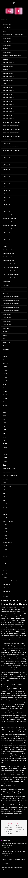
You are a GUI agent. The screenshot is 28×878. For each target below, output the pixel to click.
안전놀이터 (6, 465)
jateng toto (5, 359)
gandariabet (5, 48)
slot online (5, 461)
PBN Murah (5, 556)
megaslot (5, 405)
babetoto (5, 352)
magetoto (5, 384)
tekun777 (5, 444)
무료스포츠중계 (7, 486)
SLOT (4, 415)
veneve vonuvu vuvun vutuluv (10, 472)
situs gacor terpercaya (8, 521)
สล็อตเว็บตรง (6, 285)
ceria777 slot (6, 328)
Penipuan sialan (6, 165)
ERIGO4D (5, 293)
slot (3, 560)
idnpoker (5, 510)
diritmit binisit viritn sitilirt (9, 468)
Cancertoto (5, 363)
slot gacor (5, 451)
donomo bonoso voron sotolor (10, 475)
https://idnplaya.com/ (7, 542)
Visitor (4, 412)
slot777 (4, 426)
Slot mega (5, 391)
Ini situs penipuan (7, 27)
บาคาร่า (5, 289)
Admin (3, 607)
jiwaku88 (5, 574)
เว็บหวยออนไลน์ (7, 281)
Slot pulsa (5, 398)
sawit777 (5, 454)
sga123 (4, 338)
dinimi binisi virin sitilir (8, 62)
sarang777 (5, 447)
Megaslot (5, 401)
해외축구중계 (6, 342)
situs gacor (5, 335)
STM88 (4, 31)
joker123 (5, 570)
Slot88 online (19, 710)
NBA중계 (5, 482)
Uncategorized (5, 596)
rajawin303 (5, 356)
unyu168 (5, 503)
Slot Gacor (5, 479)
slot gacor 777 (6, 331)
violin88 (4, 489)
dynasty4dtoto (6, 349)
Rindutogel (5, 345)
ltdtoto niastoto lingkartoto (9, 249)
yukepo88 (5, 517)
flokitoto (4, 246)
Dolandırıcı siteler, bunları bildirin (10, 214)
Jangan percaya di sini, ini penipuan (11, 263)
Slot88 (4, 422)
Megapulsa (5, 394)
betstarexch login (7, 24)
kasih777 (5, 366)
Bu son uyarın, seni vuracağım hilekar (11, 122)
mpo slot (5, 524)
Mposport (5, 507)
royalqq (4, 433)
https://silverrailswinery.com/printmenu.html (13, 34)
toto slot (4, 387)
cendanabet (5, 370)
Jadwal (4, 419)
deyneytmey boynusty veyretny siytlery (12, 55)
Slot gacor (5, 408)
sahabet (4, 83)
